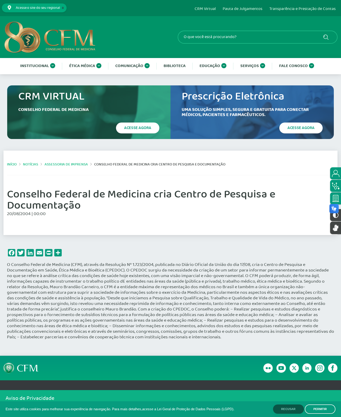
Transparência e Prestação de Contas (302, 9)
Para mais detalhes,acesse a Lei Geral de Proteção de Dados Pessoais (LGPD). (173, 409)
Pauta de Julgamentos (242, 9)
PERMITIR (320, 409)
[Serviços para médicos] (335, 186)
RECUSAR (288, 409)
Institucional (34, 66)
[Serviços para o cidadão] (335, 173)
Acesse (137, 128)
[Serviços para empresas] (335, 198)
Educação (209, 66)
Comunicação (129, 66)
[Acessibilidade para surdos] (335, 228)
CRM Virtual (205, 9)
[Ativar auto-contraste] (335, 215)
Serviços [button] (249, 66)
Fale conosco (293, 66)
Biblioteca (175, 66)
